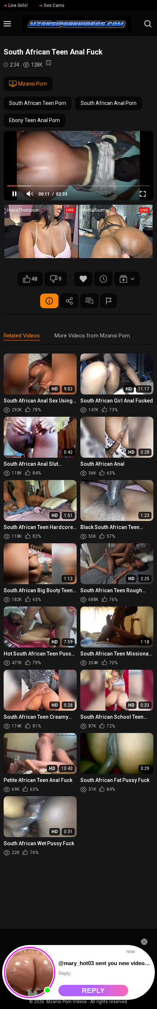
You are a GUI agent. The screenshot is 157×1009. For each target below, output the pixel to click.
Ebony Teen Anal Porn (34, 120)
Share (69, 301)
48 (34, 279)
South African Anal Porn (109, 103)
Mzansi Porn (32, 84)
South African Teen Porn (37, 103)
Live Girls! (18, 5)
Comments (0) (89, 301)
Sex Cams (54, 5)
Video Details (49, 301)
